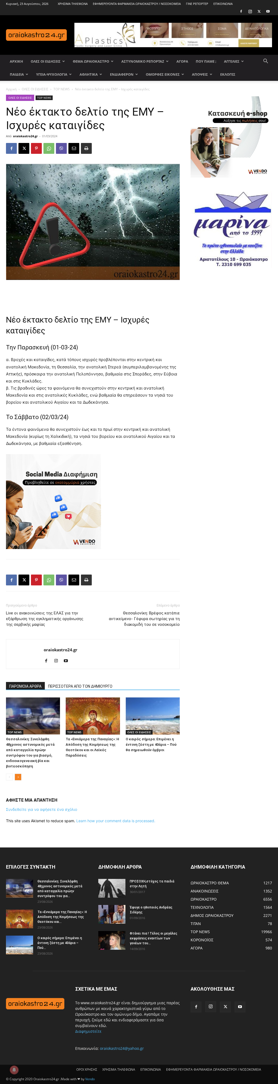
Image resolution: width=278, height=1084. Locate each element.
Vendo (90, 1079)
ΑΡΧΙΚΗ (16, 61)
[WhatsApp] (48, 148)
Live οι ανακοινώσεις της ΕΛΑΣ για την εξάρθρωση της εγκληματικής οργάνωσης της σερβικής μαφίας (44, 619)
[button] (265, 61)
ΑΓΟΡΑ (182, 61)
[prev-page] (9, 777)
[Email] (73, 148)
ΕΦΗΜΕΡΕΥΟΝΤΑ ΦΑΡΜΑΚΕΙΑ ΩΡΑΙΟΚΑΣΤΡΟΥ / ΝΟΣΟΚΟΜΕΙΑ (137, 4)
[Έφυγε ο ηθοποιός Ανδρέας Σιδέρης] (111, 914)
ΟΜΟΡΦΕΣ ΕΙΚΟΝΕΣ (163, 74)
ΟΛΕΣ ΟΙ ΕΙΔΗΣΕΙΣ (46, 61)
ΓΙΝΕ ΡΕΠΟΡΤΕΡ (197, 4)
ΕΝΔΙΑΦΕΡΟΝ (122, 74)
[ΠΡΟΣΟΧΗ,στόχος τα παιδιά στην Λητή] (111, 888)
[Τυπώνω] (86, 148)
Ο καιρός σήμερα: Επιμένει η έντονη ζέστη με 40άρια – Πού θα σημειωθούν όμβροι (151, 744)
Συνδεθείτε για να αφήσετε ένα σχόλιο (41, 809)
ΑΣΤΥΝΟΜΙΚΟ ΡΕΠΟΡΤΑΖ (142, 61)
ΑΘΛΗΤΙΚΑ (89, 74)
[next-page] (18, 777)
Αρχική (11, 89)
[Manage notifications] (14, 1070)
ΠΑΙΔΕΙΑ (17, 74)
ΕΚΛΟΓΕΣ (227, 74)
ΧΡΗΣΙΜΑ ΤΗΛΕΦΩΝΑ (73, 4)
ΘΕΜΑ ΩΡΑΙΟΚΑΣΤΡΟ (91, 61)
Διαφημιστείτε (88, 1031)
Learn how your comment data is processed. (115, 820)
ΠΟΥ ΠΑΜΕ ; (206, 61)
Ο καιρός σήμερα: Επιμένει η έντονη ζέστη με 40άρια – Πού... (59, 943)
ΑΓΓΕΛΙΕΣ (231, 61)
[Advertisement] (92, 295)
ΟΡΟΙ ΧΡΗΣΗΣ (86, 1069)
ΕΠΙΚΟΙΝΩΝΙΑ (223, 4)
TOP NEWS (61, 89)
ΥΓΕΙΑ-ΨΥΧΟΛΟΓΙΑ (51, 74)
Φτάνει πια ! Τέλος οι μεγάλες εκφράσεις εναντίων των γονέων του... (153, 938)
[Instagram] (250, 11)
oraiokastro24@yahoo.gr (122, 1048)
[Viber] (61, 148)
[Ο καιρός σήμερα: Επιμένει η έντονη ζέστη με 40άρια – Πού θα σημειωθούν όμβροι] (153, 716)
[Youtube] (268, 11)
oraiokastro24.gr (25, 136)
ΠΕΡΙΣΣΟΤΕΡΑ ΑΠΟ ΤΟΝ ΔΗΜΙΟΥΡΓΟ (80, 686)
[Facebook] (241, 11)
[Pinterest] (36, 148)
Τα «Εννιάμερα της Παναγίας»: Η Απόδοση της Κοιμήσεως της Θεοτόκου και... (62, 917)
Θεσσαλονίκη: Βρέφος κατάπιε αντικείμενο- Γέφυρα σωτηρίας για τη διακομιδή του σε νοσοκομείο (144, 619)
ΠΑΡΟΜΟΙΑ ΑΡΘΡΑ (25, 686)
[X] (259, 11)
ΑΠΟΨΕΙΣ (200, 74)
